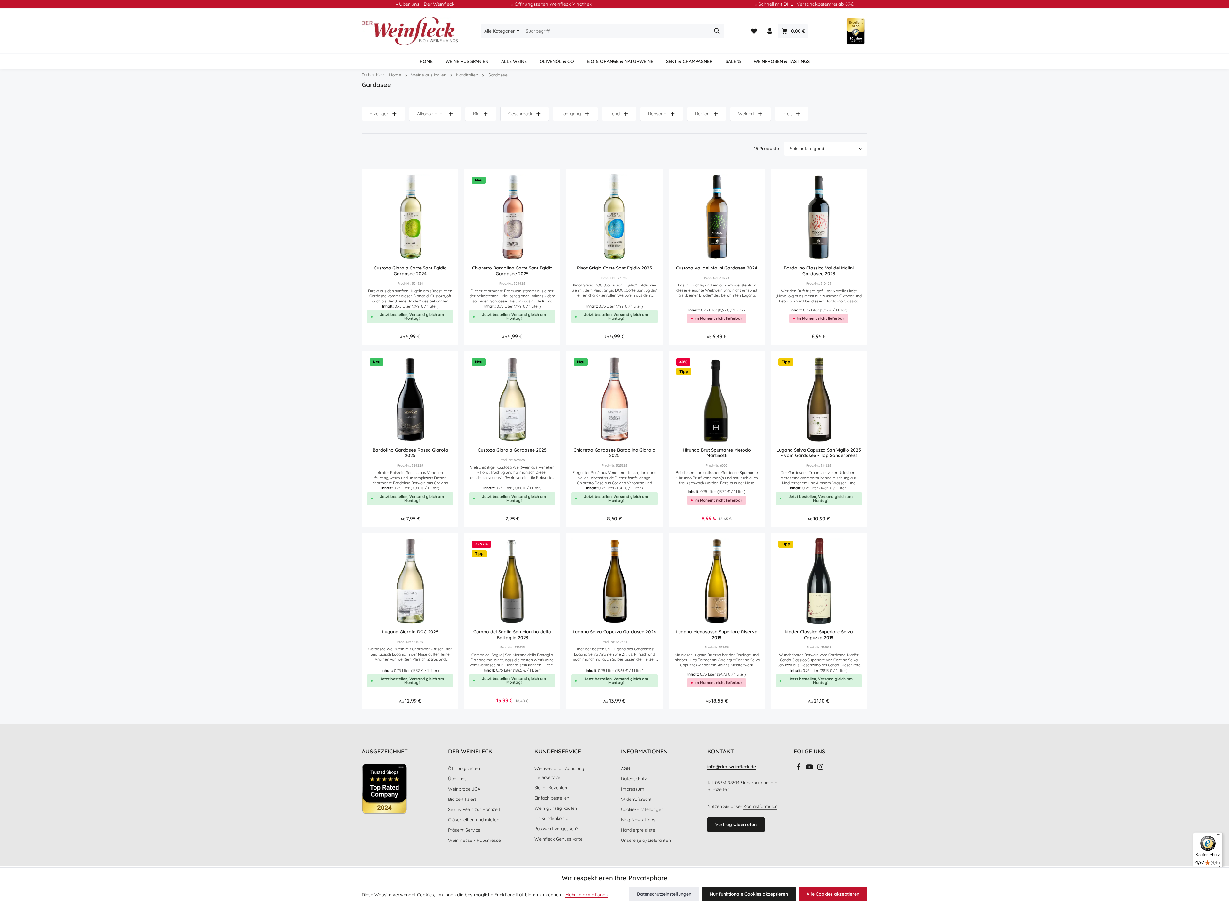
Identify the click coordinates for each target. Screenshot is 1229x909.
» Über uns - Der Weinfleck (425, 4)
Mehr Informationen (586, 894)
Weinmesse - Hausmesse (474, 840)
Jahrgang (571, 114)
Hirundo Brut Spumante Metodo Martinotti (717, 453)
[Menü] (1219, 836)
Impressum (632, 789)
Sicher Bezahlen (550, 788)
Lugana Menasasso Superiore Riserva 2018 (717, 634)
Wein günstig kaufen (555, 808)
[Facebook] (799, 769)
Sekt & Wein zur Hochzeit (474, 809)
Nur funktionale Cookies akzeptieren (749, 894)
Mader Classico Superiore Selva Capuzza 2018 (819, 634)
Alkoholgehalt (431, 114)
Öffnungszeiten (464, 768)
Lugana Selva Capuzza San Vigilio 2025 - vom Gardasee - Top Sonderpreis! (818, 453)
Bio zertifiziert (462, 799)
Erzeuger (379, 114)
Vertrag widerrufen (736, 824)
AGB (625, 768)
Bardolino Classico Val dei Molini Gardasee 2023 (819, 271)
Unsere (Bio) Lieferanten (646, 840)
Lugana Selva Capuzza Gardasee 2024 (614, 632)
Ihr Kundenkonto (551, 818)
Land (615, 114)
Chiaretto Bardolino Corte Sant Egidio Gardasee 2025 (512, 271)
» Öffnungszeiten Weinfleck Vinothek (551, 4)
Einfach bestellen (551, 798)
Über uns (457, 779)
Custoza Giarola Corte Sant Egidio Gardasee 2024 (410, 271)
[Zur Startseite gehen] (410, 31)
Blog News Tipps (638, 820)
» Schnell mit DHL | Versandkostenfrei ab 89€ (804, 4)
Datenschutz (634, 779)
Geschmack (520, 114)
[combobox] (616, 31)
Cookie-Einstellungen (642, 809)
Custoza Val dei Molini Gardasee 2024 (716, 268)
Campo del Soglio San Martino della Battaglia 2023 (512, 634)
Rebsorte (657, 114)
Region (702, 114)
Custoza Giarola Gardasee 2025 (512, 450)
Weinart (746, 114)
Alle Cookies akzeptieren (833, 894)
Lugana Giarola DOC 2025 (410, 632)
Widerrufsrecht (636, 799)
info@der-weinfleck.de (731, 766)
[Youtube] (810, 769)
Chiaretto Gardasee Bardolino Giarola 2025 (614, 453)
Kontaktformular (760, 806)
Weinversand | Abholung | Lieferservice (560, 773)
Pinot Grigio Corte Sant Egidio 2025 (614, 268)
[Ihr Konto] (769, 31)
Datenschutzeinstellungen (664, 894)
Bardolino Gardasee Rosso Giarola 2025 (410, 453)
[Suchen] (717, 31)
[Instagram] (820, 769)
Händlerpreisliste (638, 830)
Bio (476, 114)
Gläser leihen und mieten (473, 820)
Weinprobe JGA (464, 789)
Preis (788, 114)
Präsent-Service (464, 830)
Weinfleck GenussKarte (558, 839)
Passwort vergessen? (556, 829)
